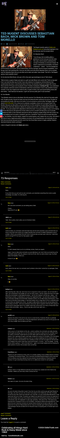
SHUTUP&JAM (9, 103)
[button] (57, 4)
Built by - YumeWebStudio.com (12, 436)
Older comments (6, 182)
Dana (9, 203)
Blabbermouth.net (38, 49)
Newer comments (6, 184)
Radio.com (52, 47)
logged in (11, 422)
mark (6, 187)
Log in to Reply (8, 197)
